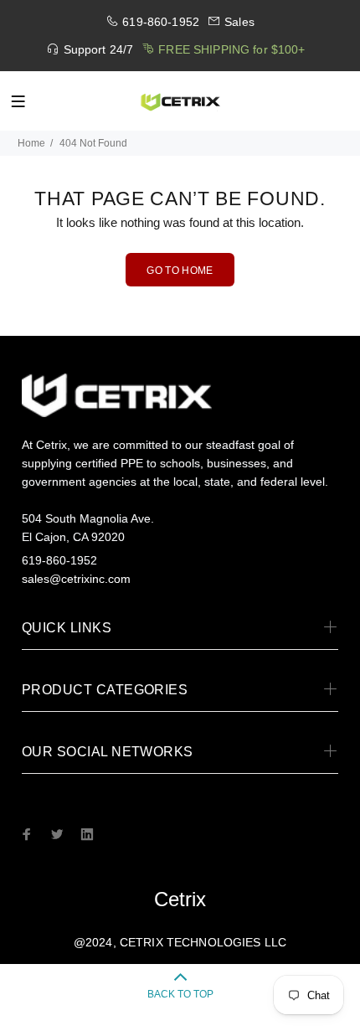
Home (31, 143)
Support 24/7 (99, 49)
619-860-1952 (160, 21)
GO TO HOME (180, 270)
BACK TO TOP (180, 994)
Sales (239, 21)
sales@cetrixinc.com (76, 578)
